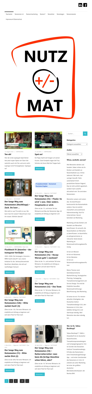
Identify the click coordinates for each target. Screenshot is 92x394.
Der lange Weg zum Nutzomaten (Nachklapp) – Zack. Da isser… (17, 204)
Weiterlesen (9, 174)
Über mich (25, 247)
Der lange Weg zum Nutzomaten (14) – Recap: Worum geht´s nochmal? (47, 254)
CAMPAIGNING (19, 152)
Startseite (9, 14)
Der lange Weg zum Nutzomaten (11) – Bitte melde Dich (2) (16, 353)
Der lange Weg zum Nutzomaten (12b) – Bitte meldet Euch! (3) (16, 303)
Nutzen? (42, 14)
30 (22, 381)
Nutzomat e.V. (19, 14)
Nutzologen (60, 14)
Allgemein (46, 193)
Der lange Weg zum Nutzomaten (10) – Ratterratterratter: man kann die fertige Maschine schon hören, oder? (47, 353)
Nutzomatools (71, 14)
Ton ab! (8, 154)
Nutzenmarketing (32, 14)
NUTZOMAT (17, 199)
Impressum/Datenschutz (14, 19)
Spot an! (39, 154)
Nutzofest (51, 14)
